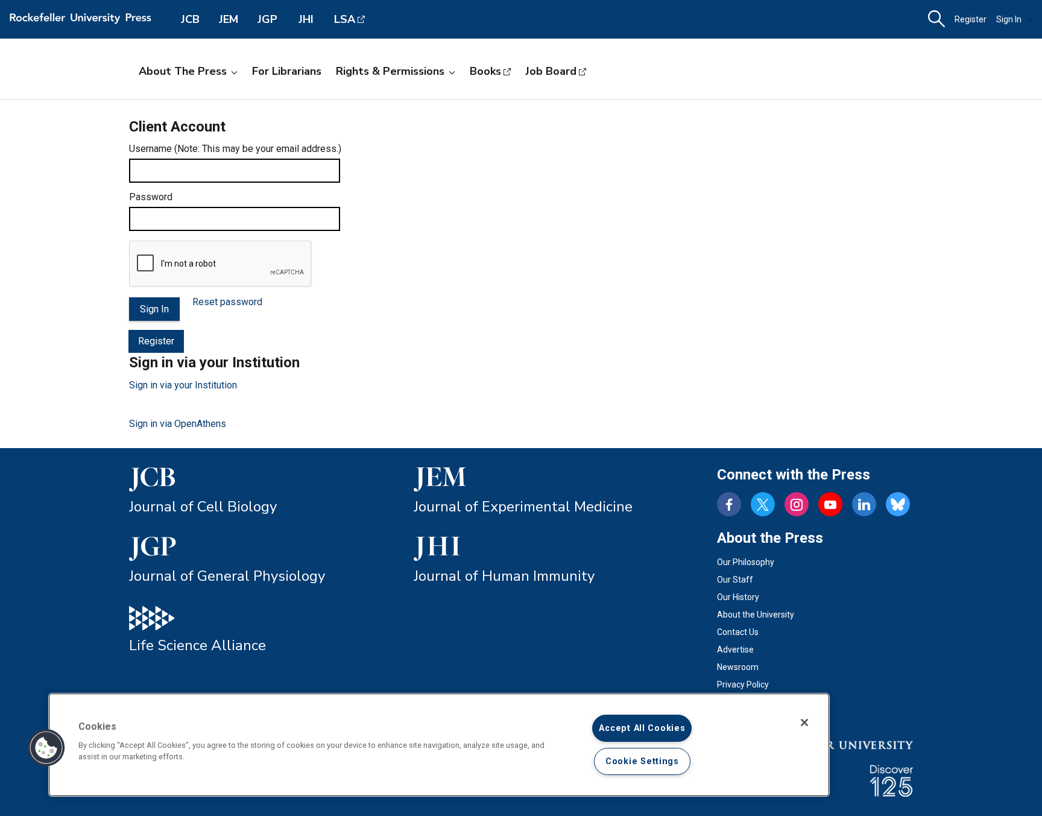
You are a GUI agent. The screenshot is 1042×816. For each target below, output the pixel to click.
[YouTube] (830, 504)
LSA (344, 19)
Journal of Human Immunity (504, 576)
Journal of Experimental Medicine (523, 506)
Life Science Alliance (197, 645)
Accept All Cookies (642, 728)
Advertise (735, 649)
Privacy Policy (743, 684)
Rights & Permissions (390, 71)
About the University (755, 614)
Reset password (227, 302)
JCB (190, 19)
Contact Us (738, 632)
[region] (439, 745)
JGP (267, 19)
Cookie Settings (642, 761)
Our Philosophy (745, 562)
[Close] (804, 722)
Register (971, 19)
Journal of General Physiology (227, 576)
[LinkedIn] (864, 504)
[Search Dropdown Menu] (936, 19)
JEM (228, 19)
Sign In (1008, 19)
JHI (306, 19)
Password (150, 197)
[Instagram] (797, 504)
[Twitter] (763, 504)
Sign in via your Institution (183, 385)
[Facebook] (729, 504)
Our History (738, 597)
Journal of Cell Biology (203, 506)
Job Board (550, 71)
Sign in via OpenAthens (177, 423)
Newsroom (738, 667)
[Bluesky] (898, 504)
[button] (46, 748)
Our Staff (735, 579)
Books (485, 71)
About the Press (183, 71)
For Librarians (286, 71)
